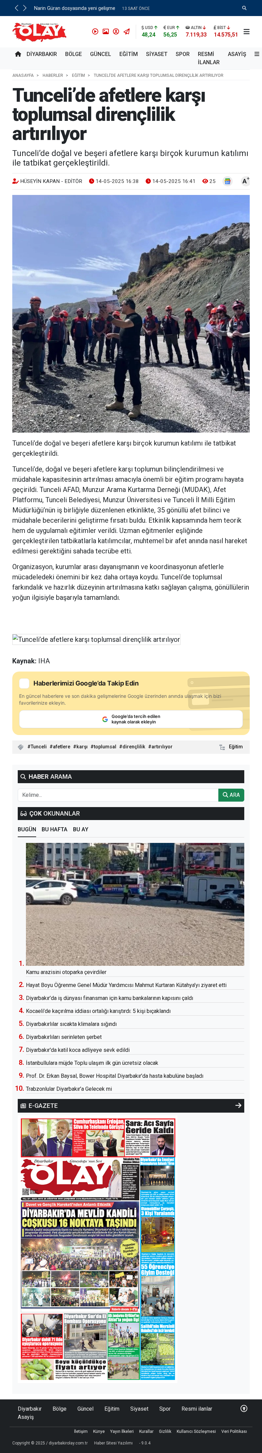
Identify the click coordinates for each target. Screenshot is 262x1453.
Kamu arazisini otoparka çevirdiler (66, 972)
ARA (234, 795)
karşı (82, 747)
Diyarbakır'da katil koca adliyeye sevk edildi (78, 1050)
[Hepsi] (238, 1106)
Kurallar (146, 1431)
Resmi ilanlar (209, 58)
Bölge (73, 54)
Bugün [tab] (27, 829)
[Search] (244, 8)
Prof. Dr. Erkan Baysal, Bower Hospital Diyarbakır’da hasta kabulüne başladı (114, 1076)
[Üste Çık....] (244, 1409)
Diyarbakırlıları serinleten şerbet (64, 1037)
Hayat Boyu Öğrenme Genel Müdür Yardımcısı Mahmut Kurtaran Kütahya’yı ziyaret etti (126, 985)
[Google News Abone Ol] (227, 181)
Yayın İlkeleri (122, 1431)
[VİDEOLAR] (94, 31)
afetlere (61, 747)
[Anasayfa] (18, 54)
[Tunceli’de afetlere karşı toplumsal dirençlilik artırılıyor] (131, 314)
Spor (183, 54)
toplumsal (105, 747)
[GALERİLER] (104, 31)
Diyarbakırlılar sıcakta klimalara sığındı (71, 1024)
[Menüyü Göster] (247, 31)
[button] (16, 7)
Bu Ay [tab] (80, 829)
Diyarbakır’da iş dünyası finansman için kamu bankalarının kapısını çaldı (109, 998)
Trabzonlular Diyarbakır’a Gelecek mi (69, 1089)
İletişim (81, 1431)
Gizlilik (165, 1431)
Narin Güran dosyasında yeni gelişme (74, 8)
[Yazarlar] (115, 31)
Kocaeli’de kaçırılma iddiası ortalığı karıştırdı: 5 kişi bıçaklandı (98, 1011)
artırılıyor (162, 747)
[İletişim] (125, 31)
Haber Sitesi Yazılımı (113, 1443)
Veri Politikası (234, 1431)
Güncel (100, 54)
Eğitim (128, 54)
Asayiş (237, 54)
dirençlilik (133, 747)
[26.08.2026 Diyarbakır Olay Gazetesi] (97, 1248)
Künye (99, 1431)
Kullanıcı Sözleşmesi (196, 1431)
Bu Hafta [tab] (55, 829)
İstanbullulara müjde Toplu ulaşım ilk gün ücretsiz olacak (92, 1063)
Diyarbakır (42, 54)
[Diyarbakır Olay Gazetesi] (40, 31)
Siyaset (157, 54)
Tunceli (39, 747)
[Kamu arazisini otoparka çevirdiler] (135, 904)
